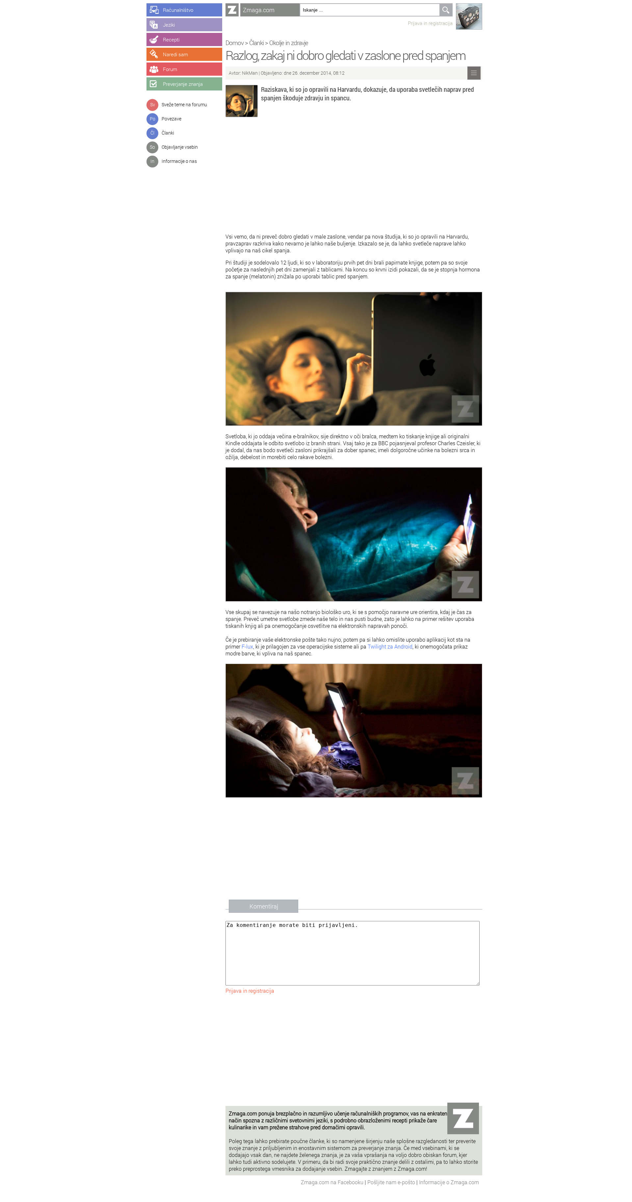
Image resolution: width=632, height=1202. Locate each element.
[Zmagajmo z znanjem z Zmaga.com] (232, 9)
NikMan (250, 73)
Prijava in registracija (430, 23)
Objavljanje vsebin (180, 147)
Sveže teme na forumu (184, 104)
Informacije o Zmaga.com (449, 1182)
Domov (234, 42)
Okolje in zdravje (288, 42)
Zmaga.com (259, 10)
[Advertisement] (353, 177)
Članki (168, 133)
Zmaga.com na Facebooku (333, 1182)
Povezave (171, 118)
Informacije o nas (179, 161)
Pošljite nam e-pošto (391, 1182)
